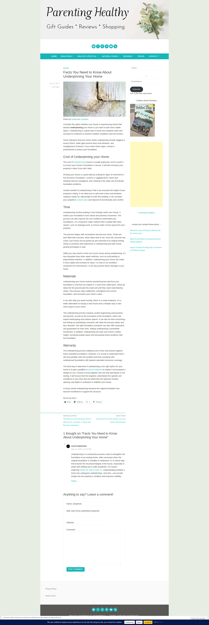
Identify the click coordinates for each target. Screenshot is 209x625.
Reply (73, 481)
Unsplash (84, 119)
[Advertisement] (146, 174)
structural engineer (94, 370)
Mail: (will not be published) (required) (83, 511)
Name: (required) (74, 504)
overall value (82, 200)
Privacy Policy (50, 589)
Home (54, 56)
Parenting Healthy (146, 213)
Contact (153, 56)
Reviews (127, 56)
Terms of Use (50, 596)
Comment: (71, 530)
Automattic (132, 616)
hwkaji (74, 119)
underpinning (79, 162)
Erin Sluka (55, 87)
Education (66, 56)
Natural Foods (110, 56)
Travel (141, 56)
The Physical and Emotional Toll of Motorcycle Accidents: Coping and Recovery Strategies (77, 420)
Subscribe (136, 89)
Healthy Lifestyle (87, 56)
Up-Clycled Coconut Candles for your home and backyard (111, 419)
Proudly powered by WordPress (87, 616)
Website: (70, 522)
